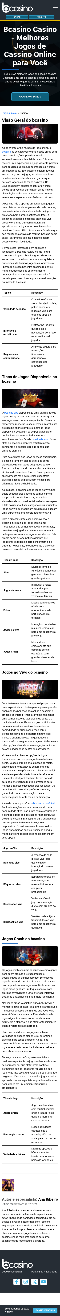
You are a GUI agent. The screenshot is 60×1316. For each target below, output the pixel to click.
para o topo (57, 1294)
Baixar (16, 17)
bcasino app (11, 412)
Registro (42, 17)
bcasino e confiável (44, 803)
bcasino (7, 151)
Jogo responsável (12, 1271)
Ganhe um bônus (30, 96)
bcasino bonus (40, 439)
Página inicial (9, 113)
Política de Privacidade (44, 1271)
